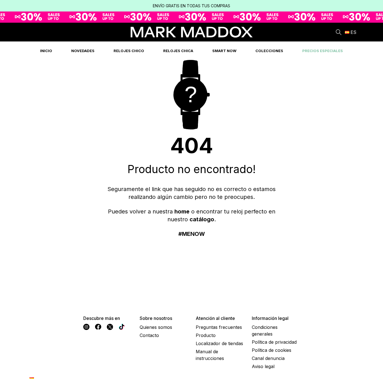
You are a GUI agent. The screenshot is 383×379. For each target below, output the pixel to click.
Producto (206, 335)
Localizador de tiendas (219, 343)
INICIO (46, 50)
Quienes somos (156, 327)
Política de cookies (271, 350)
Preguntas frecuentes (219, 327)
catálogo (202, 219)
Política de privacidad (274, 342)
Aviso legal (263, 366)
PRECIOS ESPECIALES (322, 50)
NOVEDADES (82, 50)
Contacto (149, 335)
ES (353, 32)
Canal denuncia (268, 358)
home (182, 211)
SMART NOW (224, 50)
